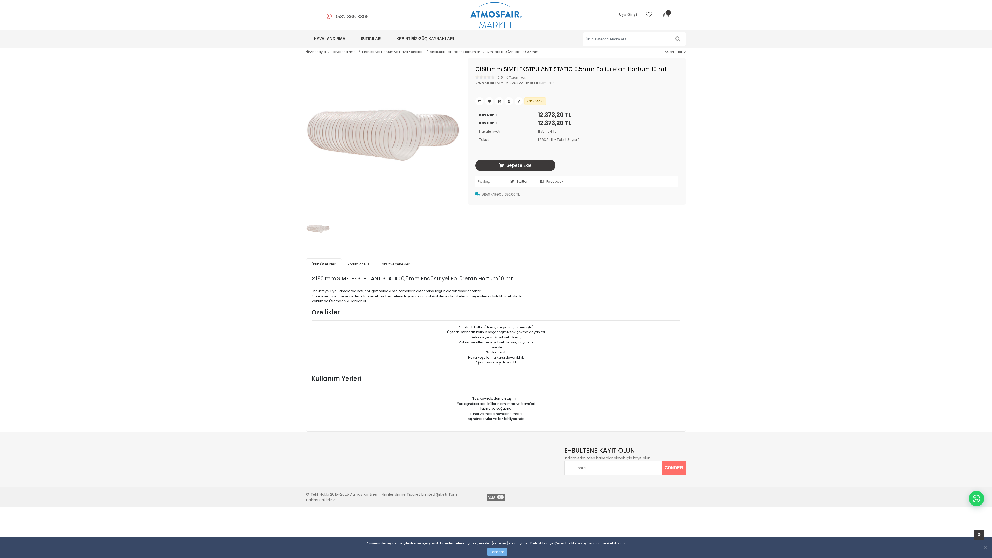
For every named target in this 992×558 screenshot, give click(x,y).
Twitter (522, 181)
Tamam (497, 551)
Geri (670, 51)
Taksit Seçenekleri (395, 264)
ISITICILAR (371, 38)
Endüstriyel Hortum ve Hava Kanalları (393, 51)
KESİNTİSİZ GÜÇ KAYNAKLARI (425, 38)
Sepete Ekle (519, 165)
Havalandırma (344, 51)
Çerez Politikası (567, 543)
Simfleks (547, 82)
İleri (680, 51)
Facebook (554, 181)
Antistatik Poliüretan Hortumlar (455, 51)
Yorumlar (358, 264)
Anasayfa (318, 51)
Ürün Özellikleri (324, 264)
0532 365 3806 (351, 16)
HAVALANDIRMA (329, 38)
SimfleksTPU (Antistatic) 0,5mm (512, 51)
